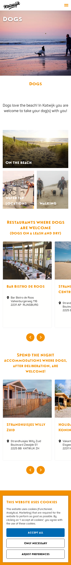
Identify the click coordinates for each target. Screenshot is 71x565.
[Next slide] (41, 337)
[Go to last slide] (30, 337)
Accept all (35, 532)
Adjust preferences (36, 554)
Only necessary (35, 543)
